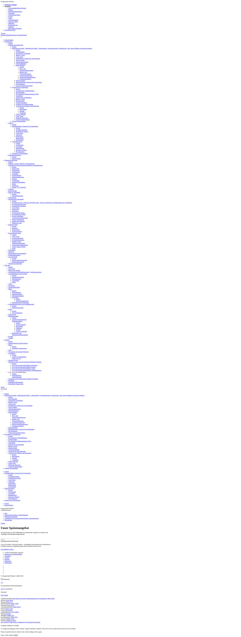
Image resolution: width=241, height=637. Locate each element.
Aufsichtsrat (15, 280)
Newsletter (8, 556)
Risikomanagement (17, 308)
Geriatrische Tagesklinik (23, 53)
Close (15, 635)
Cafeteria (11, 189)
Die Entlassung (20, 84)
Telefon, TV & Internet (19, 187)
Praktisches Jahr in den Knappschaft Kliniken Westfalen (25, 362)
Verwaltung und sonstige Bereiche (18, 352)
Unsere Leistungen (21, 331)
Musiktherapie (20, 148)
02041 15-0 (9, 602)
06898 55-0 (10, 615)
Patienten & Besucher (11, 160)
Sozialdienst (11, 250)
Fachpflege (15, 297)
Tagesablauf (15, 180)
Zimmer (14, 179)
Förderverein (12, 314)
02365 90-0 (7, 614)
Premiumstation (16, 175)
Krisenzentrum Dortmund (16, 199)
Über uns (7, 265)
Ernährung (15, 186)
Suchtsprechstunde (21, 130)
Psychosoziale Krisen (18, 213)
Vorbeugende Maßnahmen (20, 245)
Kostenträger (19, 140)
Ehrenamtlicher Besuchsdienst (17, 253)
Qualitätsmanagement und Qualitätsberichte (21, 304)
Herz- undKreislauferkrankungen (26, 69)
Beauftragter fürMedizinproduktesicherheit (20, 334)
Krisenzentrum (20, 101)
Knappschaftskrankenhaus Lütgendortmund (14, 35)
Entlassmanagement (18, 177)
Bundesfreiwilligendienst (15, 382)
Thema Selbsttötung (18, 219)
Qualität (18, 330)
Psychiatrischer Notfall (19, 214)
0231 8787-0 (9, 610)
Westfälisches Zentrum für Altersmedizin (28, 58)
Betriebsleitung (16, 279)
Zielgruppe (15, 211)
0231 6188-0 (15, 612)
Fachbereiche (8, 41)
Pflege (14, 184)
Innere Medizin (20, 65)
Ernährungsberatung (14, 255)
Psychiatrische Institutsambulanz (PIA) (27, 94)
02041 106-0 (15, 603)
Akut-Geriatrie (20, 60)
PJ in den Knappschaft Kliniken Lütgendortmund (26, 370)
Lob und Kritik (12, 257)
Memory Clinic (20, 55)
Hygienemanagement (22, 301)
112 (2, 582)
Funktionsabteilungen (14, 155)
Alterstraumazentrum (22, 62)
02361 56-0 (14, 617)
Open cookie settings (7, 635)
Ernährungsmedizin (25, 79)
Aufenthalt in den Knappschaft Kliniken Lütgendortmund (25, 165)
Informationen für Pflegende (20, 302)
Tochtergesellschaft (14, 287)
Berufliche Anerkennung (19, 348)
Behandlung (23, 109)
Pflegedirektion (16, 292)
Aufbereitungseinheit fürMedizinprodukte (19, 320)
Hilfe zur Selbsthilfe (14, 192)
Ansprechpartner (17, 231)
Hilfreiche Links (17, 223)
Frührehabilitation (21, 63)
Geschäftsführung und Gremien (17, 274)
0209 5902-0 (17, 607)
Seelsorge (11, 252)
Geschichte (11, 285)
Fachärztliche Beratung (19, 206)
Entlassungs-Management (20, 137)
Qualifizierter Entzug (22, 131)
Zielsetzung (15, 209)
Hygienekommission (18, 240)
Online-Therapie (21, 114)
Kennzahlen (19, 326)
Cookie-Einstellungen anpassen (14, 552)
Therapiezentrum (17, 141)
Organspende (12, 197)
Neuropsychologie (21, 150)
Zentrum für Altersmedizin (20, 153)
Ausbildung (11, 353)
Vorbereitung (16, 172)
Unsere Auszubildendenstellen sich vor (19, 357)
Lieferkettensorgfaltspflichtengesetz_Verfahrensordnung (24, 272)
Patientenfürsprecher (18, 262)
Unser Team (19, 57)
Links (13, 248)
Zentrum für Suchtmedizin (23, 97)
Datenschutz (15, 169)
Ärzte (10, 350)
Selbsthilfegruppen (17, 196)
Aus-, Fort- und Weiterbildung (17, 372)
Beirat (14, 282)
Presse (10, 309)
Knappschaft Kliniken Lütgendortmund (16, 515)
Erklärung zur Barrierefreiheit (13, 554)
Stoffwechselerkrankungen (27, 77)
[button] (4, 622)
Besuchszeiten (12, 191)
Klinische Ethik (13, 224)
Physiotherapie (20, 152)
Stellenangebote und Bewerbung (18, 343)
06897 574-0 (10, 619)
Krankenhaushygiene (14, 233)
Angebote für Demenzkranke (24, 104)
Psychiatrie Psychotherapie (20, 87)
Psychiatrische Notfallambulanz (25, 91)
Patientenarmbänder (18, 296)
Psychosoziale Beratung (19, 204)
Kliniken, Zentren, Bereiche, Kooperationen (21, 163)
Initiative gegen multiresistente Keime (18, 242)
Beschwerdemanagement (19, 260)
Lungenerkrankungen (26, 75)
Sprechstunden (9, 40)
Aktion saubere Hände (18, 247)
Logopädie (19, 147)
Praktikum (19, 328)
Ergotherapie (19, 145)
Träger (10, 284)
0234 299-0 (9, 600)
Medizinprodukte (13, 316)
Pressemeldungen (17, 313)
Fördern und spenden (18, 221)
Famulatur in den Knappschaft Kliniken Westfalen (23, 379)
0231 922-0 (10, 605)
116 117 (3, 589)
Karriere (7, 340)
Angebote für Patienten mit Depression (27, 106)
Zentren (10, 123)
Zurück (10, 43)
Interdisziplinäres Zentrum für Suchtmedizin (29, 82)
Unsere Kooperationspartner (24, 86)
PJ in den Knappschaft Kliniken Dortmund (24, 365)
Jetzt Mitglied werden (7, 549)
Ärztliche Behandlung (18, 182)
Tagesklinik (19, 96)
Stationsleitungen (17, 294)
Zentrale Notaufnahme (18, 121)
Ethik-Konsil (16, 230)
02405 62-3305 (11, 620)
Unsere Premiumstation (23, 119)
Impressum (8, 561)
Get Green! (11, 269)
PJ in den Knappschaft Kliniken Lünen (23, 369)
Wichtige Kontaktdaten (15, 263)
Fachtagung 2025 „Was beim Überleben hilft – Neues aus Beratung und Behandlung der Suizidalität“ (42, 202)
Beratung (15, 228)
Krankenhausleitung (18, 277)
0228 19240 (4, 595)
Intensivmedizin (20, 80)
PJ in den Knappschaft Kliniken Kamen (24, 367)
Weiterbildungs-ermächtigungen (17, 376)
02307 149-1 (9, 609)
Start (6, 513)
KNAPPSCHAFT (10, 30)
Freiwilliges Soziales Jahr (15, 384)
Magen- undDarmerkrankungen (25, 73)
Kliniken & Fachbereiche (15, 45)
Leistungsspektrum (21, 102)
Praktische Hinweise (22, 118)
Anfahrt (10, 338)
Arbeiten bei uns (13, 360)
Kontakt (22, 111)
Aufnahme (23, 113)
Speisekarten (16, 170)
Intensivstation (16, 158)
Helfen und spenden (14, 270)
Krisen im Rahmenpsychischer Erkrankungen (20, 217)
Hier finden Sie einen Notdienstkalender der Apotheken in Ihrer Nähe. (34, 598)
